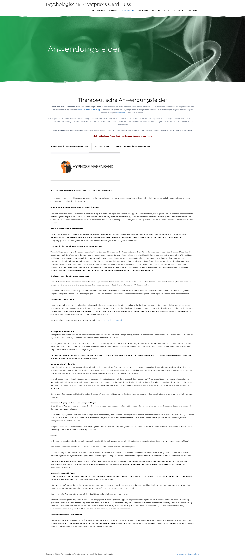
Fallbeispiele (143, 10)
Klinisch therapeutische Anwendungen (133, 146)
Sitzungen (156, 10)
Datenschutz (193, 554)
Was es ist (101, 10)
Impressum (181, 554)
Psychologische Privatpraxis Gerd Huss (88, 4)
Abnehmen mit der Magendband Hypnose (69, 146)
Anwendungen (128, 10)
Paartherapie (121, 113)
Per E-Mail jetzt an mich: (113, 320)
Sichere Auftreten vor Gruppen (90, 110)
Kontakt (167, 10)
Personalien (192, 10)
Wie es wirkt (113, 10)
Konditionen (179, 10)
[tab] (69, 146)
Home (91, 10)
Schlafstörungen (102, 146)
